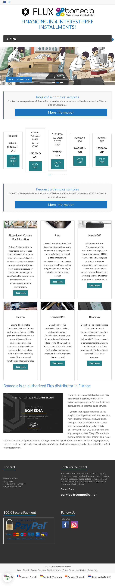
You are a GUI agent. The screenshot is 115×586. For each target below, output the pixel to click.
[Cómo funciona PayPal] (26, 519)
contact (9, 481)
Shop (57, 235)
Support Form (67, 489)
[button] (7, 577)
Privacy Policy (68, 570)
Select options (13, 161)
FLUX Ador (13, 135)
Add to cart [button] (35, 166)
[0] (110, 41)
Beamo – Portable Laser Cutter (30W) (35, 139)
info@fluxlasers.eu (12, 486)
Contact (26, 570)
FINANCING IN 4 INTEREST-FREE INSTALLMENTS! (57, 24)
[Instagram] (74, 524)
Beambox (94, 317)
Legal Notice (81, 570)
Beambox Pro (57, 317)
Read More (20, 292)
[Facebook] (65, 524)
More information (61, 112)
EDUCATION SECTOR (18, 79)
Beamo (20, 317)
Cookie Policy (93, 570)
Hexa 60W (94, 235)
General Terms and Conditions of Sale (46, 570)
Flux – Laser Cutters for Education (20, 237)
